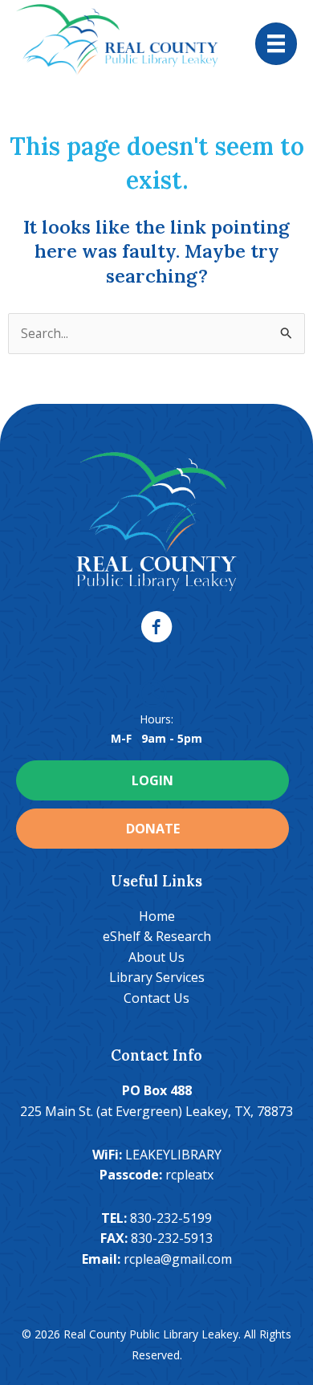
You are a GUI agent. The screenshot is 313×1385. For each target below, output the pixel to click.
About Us (156, 957)
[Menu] (276, 43)
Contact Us (156, 998)
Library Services (157, 977)
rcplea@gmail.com (178, 1259)
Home (157, 916)
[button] (156, 627)
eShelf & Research (157, 936)
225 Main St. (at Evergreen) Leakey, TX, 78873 (156, 1111)
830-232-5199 (171, 1218)
